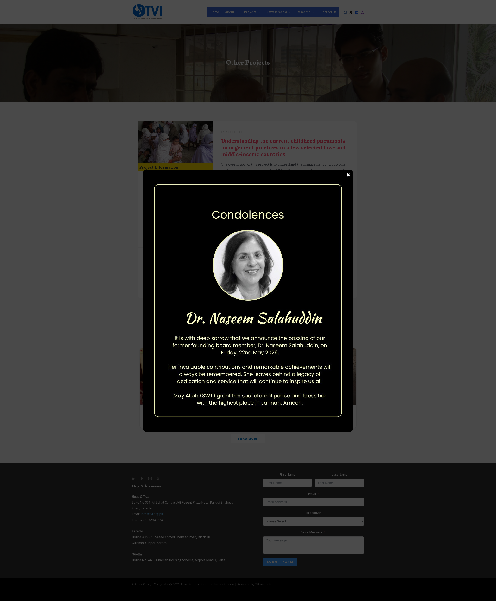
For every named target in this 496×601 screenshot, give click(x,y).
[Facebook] (345, 12)
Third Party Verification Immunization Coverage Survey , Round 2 (321, 416)
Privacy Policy (141, 584)
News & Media (276, 12)
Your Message (311, 532)
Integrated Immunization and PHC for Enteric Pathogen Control (172, 416)
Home (214, 12)
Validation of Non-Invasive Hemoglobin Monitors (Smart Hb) (246, 416)
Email (312, 494)
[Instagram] (362, 12)
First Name (287, 474)
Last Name (339, 474)
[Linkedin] (356, 12)
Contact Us (328, 12)
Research (303, 12)
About (229, 12)
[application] (236, 12)
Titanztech (263, 584)
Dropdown (313, 513)
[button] (248, 438)
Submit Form (280, 561)
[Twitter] (351, 12)
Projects (250, 12)
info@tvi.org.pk (152, 514)
